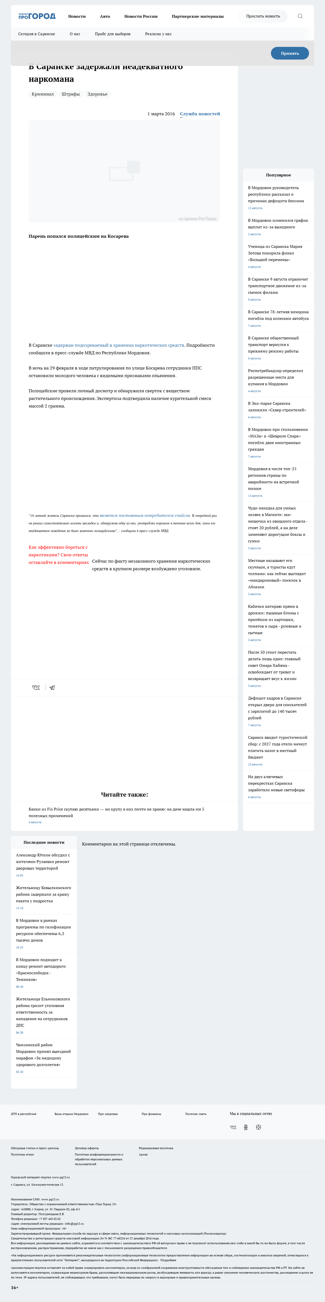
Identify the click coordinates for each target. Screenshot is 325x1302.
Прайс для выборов (113, 33)
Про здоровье (108, 1114)
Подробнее (168, 1260)
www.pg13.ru (61, 1177)
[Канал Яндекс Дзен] (258, 1127)
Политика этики (22, 1154)
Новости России (141, 16)
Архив (143, 1154)
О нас (75, 33)
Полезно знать (195, 1114)
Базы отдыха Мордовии (71, 1114)
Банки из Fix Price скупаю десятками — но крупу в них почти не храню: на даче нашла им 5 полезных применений (116, 815)
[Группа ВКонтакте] (233, 1127)
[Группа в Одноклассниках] (245, 1127)
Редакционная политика (156, 1148)
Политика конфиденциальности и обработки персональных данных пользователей (99, 1159)
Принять (290, 53)
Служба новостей (200, 114)
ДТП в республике (23, 1114)
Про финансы (151, 1114)
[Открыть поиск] (300, 16)
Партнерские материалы (198, 16)
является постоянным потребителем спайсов (145, 515)
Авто (105, 16)
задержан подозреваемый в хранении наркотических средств (118, 345)
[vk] (36, 687)
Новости (77, 16)
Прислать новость (263, 16)
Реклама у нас (158, 33)
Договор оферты (87, 1148)
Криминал (43, 94)
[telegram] (54, 687)
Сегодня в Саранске (36, 33)
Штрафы (71, 94)
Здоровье (97, 94)
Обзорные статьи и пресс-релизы (35, 1148)
